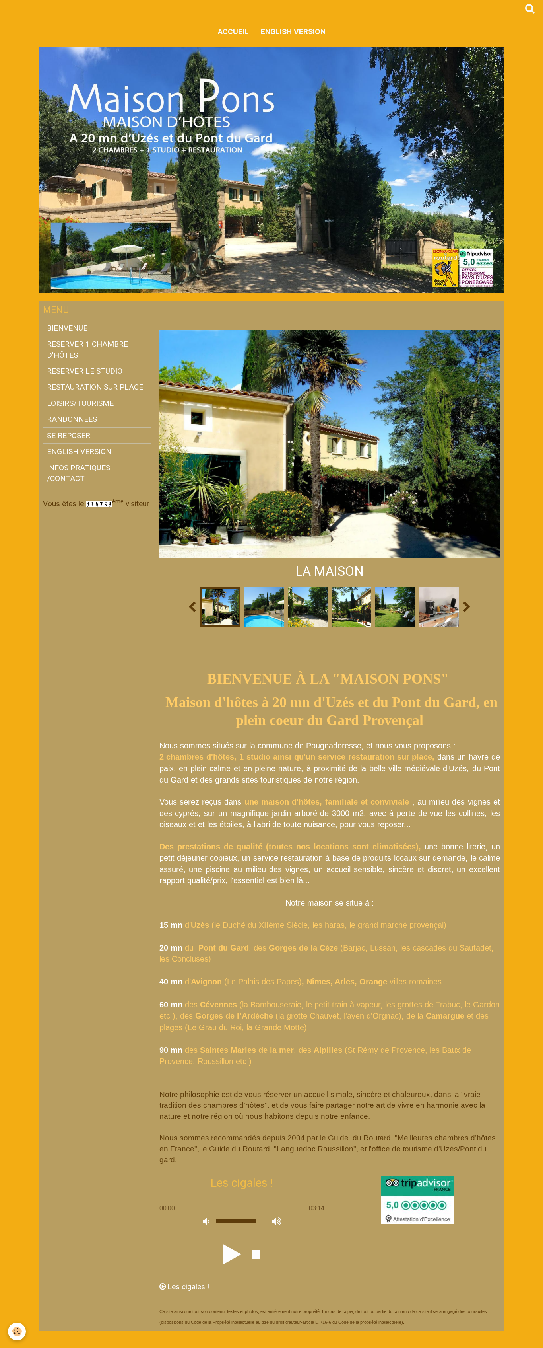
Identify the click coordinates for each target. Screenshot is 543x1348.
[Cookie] (17, 1331)
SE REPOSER (68, 435)
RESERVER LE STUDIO (84, 371)
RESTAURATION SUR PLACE (95, 387)
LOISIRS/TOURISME (80, 403)
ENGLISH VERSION (293, 31)
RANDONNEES (72, 419)
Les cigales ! (188, 1286)
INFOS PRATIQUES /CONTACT (78, 473)
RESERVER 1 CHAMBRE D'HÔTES (87, 349)
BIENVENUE (67, 328)
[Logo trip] (417, 1199)
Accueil (233, 31)
